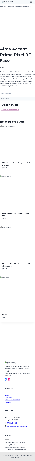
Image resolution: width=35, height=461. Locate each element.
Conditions (8, 397)
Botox (4, 314)
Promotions (8, 93)
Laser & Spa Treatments (12, 400)
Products (8, 402)
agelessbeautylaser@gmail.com (17, 426)
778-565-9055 (12, 423)
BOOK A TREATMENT (10, 110)
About (7, 395)
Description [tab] (5, 98)
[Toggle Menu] (31, 2)
